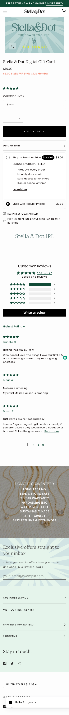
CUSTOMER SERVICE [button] (15, 597)
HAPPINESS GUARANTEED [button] (18, 624)
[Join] (61, 576)
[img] (11, 337)
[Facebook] (5, 663)
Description (11, 145)
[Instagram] (19, 663)
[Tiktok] (12, 663)
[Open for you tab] (12, 702)
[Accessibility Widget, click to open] (65, 357)
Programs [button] (10, 636)
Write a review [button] (34, 312)
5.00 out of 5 (44, 273)
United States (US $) (20, 684)
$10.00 (11, 104)
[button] (11, 88)
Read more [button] (51, 431)
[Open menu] (9, 11)
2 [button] (33, 445)
